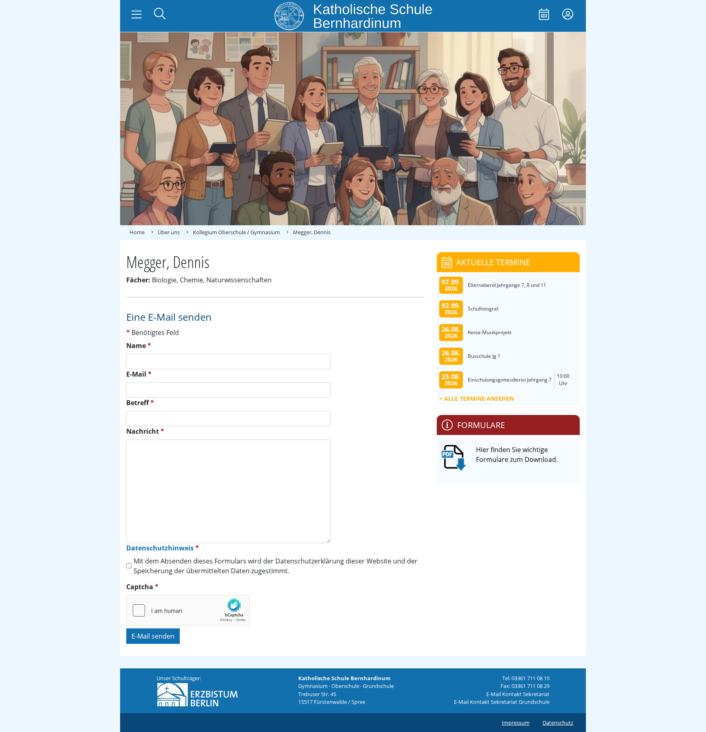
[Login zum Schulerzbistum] (568, 15)
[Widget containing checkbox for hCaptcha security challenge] (188, 610)
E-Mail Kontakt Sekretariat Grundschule (502, 701)
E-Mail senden (153, 636)
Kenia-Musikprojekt (490, 332)
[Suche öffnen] (160, 14)
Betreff (140, 402)
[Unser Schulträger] (197, 694)
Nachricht (145, 431)
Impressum (516, 722)
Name (138, 345)
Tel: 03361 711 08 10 (526, 678)
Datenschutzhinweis (160, 547)
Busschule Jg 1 (484, 356)
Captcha (142, 586)
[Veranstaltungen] (544, 15)
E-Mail (139, 374)
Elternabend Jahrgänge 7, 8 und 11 (507, 285)
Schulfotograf (483, 308)
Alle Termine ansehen (479, 398)
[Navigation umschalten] (136, 14)
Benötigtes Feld (152, 332)
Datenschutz (558, 722)
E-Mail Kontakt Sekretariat (518, 694)
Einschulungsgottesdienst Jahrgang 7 (510, 379)
